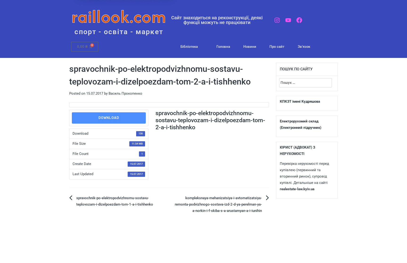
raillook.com (119, 16)
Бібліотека (189, 47)
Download (108, 118)
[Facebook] (299, 20)
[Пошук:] (305, 83)
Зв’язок (304, 47)
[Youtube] (288, 20)
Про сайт (277, 47)
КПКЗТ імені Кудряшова (300, 101)
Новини (249, 47)
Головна (223, 47)
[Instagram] (277, 20)
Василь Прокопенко (125, 93)
